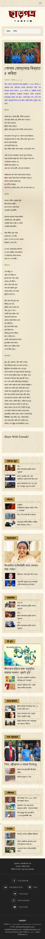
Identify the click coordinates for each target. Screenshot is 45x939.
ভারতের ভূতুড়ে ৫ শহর (24, 777)
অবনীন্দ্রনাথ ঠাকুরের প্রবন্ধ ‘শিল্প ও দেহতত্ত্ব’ (27, 508)
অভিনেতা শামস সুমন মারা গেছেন (27, 574)
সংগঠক (9, 828)
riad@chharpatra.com (13, 929)
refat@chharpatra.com (32, 929)
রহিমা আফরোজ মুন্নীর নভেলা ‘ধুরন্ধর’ (26, 469)
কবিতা (15, 31)
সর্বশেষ (9, 499)
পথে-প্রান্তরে (12, 737)
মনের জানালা (12, 701)
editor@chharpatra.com (25, 927)
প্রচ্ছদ (8, 31)
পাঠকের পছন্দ (12, 461)
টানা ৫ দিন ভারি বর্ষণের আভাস (26, 515)
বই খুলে (10, 641)
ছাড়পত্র (16, 932)
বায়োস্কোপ (11, 538)
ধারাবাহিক (10, 597)
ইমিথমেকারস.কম (22, 935)
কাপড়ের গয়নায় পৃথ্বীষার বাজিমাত (27, 834)
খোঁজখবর (10, 792)
